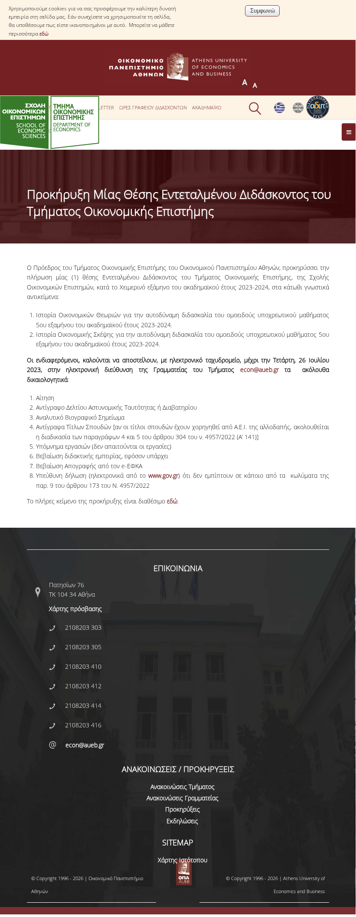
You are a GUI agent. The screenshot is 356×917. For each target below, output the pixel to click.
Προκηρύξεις (182, 809)
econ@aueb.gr (259, 369)
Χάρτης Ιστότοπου (182, 860)
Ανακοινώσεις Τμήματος (182, 786)
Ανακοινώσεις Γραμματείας (183, 798)
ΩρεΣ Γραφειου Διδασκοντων (153, 107)
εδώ (44, 33)
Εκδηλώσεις (182, 821)
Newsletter (99, 107)
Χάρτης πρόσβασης (75, 609)
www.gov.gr (163, 475)
